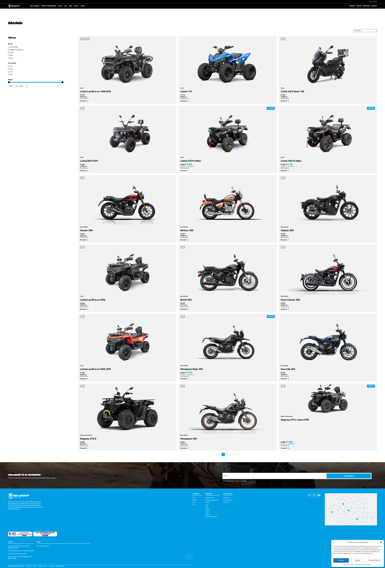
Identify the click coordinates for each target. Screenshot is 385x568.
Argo (206, 507)
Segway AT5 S (88, 439)
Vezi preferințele (374, 560)
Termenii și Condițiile (241, 481)
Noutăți (359, 6)
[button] (381, 542)
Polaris (207, 514)
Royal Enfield (84, 227)
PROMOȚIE (271, 108)
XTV (193, 502)
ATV (193, 497)
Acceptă (341, 560)
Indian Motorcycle (211, 516)
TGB (206, 505)
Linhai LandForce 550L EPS (95, 369)
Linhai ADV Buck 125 (292, 91)
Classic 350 (287, 230)
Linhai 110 (186, 91)
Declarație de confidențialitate (363, 564)
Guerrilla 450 (288, 369)
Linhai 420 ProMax (291, 161)
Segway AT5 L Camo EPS (295, 420)
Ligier (207, 512)
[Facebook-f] (309, 495)
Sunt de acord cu (236, 481)
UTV (193, 505)
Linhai (82, 88)
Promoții (352, 6)
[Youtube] (319, 495)
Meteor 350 (186, 230)
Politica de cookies (348, 564)
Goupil (207, 509)
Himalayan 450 (188, 439)
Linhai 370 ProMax (190, 161)
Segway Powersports (86, 435)
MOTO (194, 500)
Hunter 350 (86, 230)
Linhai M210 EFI (89, 161)
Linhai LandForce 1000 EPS (95, 91)
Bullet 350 (186, 300)
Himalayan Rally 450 (191, 369)
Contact (374, 6)
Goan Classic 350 (290, 300)
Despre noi (366, 6)
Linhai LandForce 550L (93, 300)
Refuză (357, 560)
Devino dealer (373, 1)
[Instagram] (314, 495)
